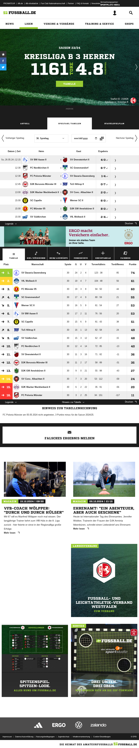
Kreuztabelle (103, 258)
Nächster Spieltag (124, 138)
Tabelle (69, 84)
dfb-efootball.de (32, 3)
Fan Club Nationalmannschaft (53, 3)
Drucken (129, 223)
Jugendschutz (64, 737)
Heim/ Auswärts (58, 258)
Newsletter (96, 3)
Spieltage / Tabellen (69, 123)
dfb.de (20, 3)
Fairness (125, 258)
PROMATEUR (9, 3)
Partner (71, 3)
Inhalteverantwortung (81, 737)
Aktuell (24, 123)
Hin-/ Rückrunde (36, 258)
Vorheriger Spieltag (15, 138)
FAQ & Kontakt (83, 3)
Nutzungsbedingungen (45, 737)
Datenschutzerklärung (24, 737)
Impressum (7, 737)
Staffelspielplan (114, 123)
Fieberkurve (81, 258)
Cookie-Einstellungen (102, 737)
